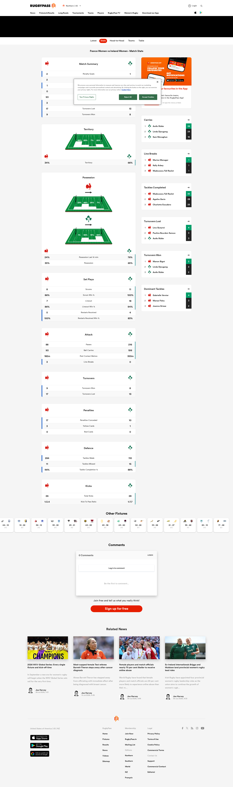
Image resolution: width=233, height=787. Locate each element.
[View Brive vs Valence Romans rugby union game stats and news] (72, 525)
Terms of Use (153, 739)
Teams (90, 13)
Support (151, 761)
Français (128, 777)
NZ (126, 772)
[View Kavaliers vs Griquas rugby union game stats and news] (221, 525)
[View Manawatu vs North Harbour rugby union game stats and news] (121, 525)
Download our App (150, 13)
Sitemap (106, 761)
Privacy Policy (154, 733)
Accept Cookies (148, 97)
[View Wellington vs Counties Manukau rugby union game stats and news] (188, 525)
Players (100, 13)
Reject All (128, 97)
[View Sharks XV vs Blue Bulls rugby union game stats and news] (55, 525)
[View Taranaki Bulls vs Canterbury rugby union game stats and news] (88, 525)
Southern (129, 761)
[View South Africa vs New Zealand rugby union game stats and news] (155, 525)
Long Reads (63, 13)
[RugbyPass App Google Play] (57, 746)
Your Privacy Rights (87, 97)
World (127, 766)
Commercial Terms (156, 750)
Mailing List (130, 744)
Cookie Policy (154, 744)
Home (105, 733)
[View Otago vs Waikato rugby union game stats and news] (105, 525)
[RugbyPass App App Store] (57, 738)
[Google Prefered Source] (57, 754)
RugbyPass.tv (131, 739)
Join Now (129, 733)
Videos (105, 755)
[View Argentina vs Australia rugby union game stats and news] (171, 525)
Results (105, 744)
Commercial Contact (157, 766)
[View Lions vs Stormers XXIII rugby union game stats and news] (39, 525)
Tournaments (78, 13)
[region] (117, 92)
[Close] (157, 82)
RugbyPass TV (114, 13)
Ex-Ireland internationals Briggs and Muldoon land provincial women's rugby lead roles (185, 667)
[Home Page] (43, 5)
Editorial (151, 772)
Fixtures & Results (46, 13)
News (32, 13)
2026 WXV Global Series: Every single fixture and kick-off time (46, 666)
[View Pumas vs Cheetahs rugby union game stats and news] (138, 525)
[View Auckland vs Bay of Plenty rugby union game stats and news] (22, 525)
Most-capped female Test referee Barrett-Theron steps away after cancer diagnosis (93, 667)
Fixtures (105, 739)
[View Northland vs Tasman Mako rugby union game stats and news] (204, 525)
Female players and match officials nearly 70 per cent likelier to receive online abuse (137, 667)
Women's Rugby (131, 13)
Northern (129, 755)
